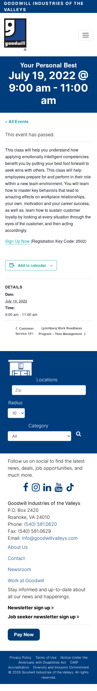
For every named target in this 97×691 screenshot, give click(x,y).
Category (38, 425)
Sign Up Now (17, 241)
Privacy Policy (20, 657)
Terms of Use (45, 657)
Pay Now (24, 634)
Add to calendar (32, 265)
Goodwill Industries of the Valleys (47, 672)
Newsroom (19, 569)
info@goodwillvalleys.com (50, 538)
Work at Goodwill (26, 580)
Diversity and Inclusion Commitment (61, 667)
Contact (16, 558)
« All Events (16, 121)
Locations (46, 379)
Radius (15, 402)
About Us (18, 547)
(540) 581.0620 (40, 524)
